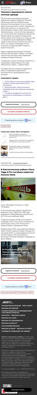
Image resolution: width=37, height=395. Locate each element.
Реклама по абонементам (12, 320)
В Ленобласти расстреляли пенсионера (21, 152)
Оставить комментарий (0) (18, 112)
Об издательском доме (11, 305)
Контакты (6, 315)
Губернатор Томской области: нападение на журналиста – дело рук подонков (21, 141)
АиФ (2, 201)
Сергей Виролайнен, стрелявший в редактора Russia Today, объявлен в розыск (19, 148)
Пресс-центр (27, 305)
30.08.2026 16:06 (6, 163)
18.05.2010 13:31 (5, 8)
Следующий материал (17, 389)
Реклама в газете (18, 315)
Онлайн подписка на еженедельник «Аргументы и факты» (17, 311)
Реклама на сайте (9, 318)
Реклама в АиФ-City (9, 323)
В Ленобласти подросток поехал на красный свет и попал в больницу (15, 252)
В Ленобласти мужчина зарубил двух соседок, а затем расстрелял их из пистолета (19, 83)
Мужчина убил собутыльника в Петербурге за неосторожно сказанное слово (18, 89)
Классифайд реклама (11, 326)
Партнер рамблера (17, 385)
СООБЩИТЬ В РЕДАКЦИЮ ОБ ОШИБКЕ (16, 331)
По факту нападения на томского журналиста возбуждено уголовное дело (17, 95)
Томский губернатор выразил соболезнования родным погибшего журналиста (20, 136)
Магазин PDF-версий (10, 308)
